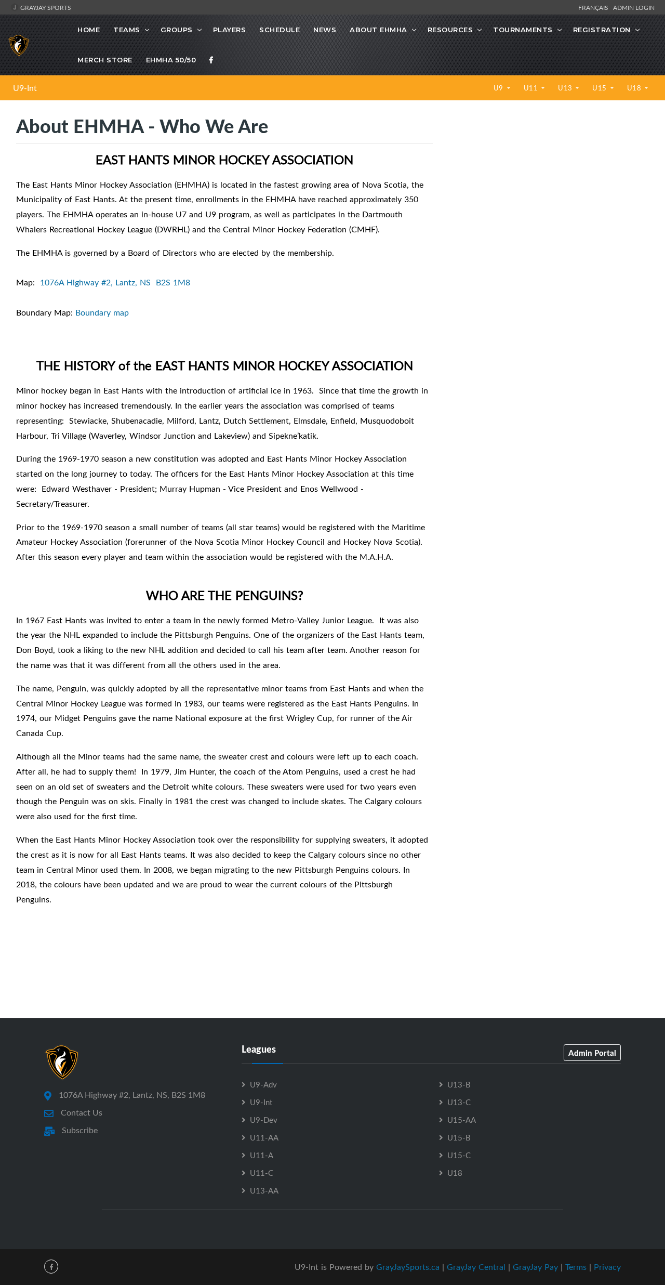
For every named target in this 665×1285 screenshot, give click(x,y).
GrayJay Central (476, 1267)
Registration (602, 29)
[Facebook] (211, 60)
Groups (177, 29)
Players (229, 29)
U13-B (459, 1084)
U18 (635, 88)
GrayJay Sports (45, 7)
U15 (600, 88)
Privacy (607, 1267)
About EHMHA (378, 29)
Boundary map (102, 312)
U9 (500, 88)
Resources (450, 29)
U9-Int (25, 88)
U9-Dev (263, 1119)
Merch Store (104, 60)
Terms (576, 1267)
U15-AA (461, 1119)
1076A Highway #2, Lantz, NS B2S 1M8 (115, 282)
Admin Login (634, 7)
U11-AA (264, 1137)
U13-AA (264, 1190)
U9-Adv (263, 1084)
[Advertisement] (548, 203)
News (324, 29)
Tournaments (523, 29)
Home (88, 29)
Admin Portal (592, 1052)
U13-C (459, 1102)
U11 (532, 88)
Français (594, 7)
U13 (566, 88)
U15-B (459, 1137)
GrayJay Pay (535, 1267)
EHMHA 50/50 (171, 60)
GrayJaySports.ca (408, 1267)
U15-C (459, 1155)
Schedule (279, 29)
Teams (126, 29)
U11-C (261, 1173)
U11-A (261, 1155)
